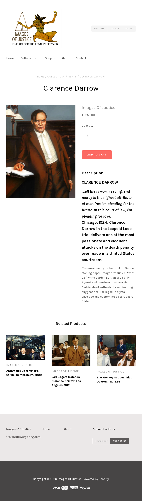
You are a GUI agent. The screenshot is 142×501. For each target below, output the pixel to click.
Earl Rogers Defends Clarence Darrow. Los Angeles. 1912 (66, 381)
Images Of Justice (98, 107)
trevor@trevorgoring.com (23, 437)
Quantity (87, 125)
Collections (28, 58)
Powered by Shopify (96, 479)
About (65, 58)
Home (10, 58)
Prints (72, 76)
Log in (129, 29)
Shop (48, 58)
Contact (81, 58)
